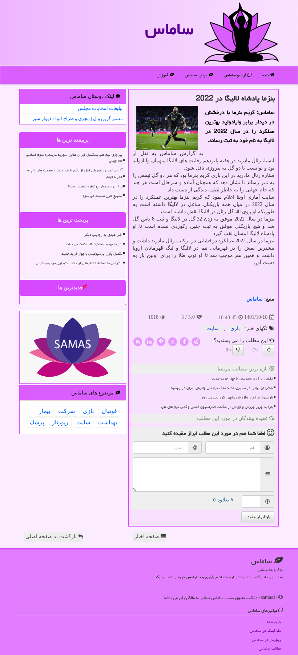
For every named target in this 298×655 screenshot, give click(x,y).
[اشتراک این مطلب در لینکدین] (149, 341)
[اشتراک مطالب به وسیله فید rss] (138, 341)
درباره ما (274, 622)
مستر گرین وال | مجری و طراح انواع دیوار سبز (77, 118)
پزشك (37, 422)
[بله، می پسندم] (268, 349)
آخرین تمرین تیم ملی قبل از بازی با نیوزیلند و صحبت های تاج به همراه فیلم (74, 173)
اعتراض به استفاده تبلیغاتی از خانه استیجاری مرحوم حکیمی (79, 263)
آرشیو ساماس (235, 75)
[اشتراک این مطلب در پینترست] (161, 341)
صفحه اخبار (147, 536)
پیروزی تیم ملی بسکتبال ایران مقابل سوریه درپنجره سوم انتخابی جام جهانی (74, 157)
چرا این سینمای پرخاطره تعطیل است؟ (95, 186)
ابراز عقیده (255, 516)
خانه (266, 75)
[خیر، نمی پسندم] (238, 349)
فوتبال (109, 411)
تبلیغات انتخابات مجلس (100, 108)
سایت (212, 328)
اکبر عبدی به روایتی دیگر (103, 234)
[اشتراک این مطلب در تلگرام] (196, 341)
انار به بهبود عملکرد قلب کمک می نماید (93, 244)
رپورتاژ (60, 422)
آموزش (163, 75)
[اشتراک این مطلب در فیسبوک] (184, 341)
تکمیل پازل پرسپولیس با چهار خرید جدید (242, 378)
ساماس (169, 28)
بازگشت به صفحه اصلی (51, 536)
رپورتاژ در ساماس (266, 639)
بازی (235, 328)
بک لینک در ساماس (265, 630)
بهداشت (107, 422)
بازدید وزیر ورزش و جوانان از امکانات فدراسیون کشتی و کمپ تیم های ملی (217, 406)
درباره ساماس (197, 75)
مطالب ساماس (270, 648)
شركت (66, 411)
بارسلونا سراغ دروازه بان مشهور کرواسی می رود (237, 397)
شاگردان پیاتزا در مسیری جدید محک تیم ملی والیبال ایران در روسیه (222, 388)
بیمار (44, 411)
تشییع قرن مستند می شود (102, 195)
